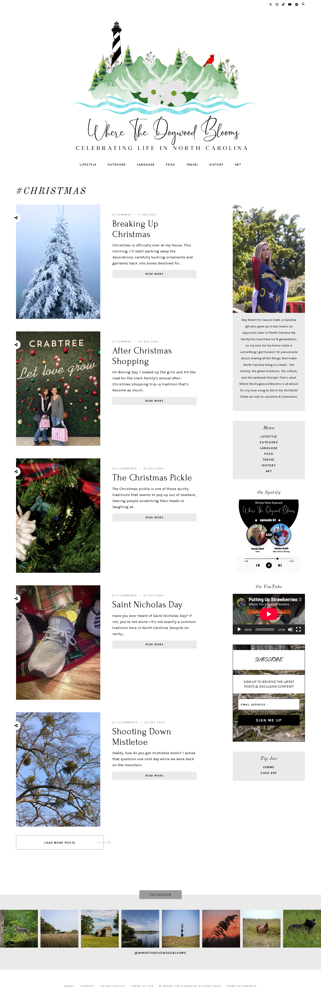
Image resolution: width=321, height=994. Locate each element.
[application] (269, 614)
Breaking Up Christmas (135, 229)
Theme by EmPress (241, 986)
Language (146, 164)
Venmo (269, 767)
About (69, 986)
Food (170, 164)
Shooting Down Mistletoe (141, 737)
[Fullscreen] (298, 629)
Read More (154, 273)
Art (238, 164)
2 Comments (126, 468)
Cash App (269, 773)
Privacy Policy (113, 986)
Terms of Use (142, 986)
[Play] (239, 629)
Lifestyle (88, 164)
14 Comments (126, 722)
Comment (123, 214)
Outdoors (117, 164)
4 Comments (126, 595)
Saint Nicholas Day (147, 605)
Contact (88, 986)
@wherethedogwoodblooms (160, 953)
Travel (192, 164)
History (216, 164)
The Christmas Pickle (152, 478)
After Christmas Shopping (142, 356)
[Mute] (290, 629)
